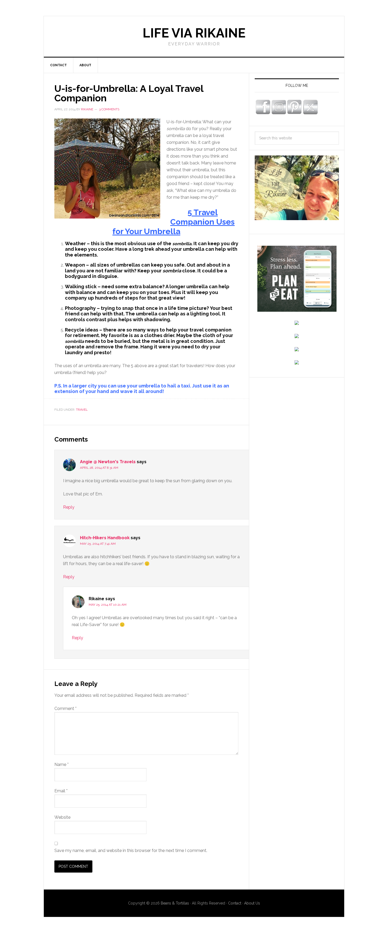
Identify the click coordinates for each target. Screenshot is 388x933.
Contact (234, 903)
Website (62, 817)
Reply (68, 507)
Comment (65, 708)
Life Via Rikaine (194, 33)
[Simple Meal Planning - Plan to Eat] (297, 309)
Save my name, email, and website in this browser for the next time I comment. (130, 850)
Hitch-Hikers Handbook (105, 537)
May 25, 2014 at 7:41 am (98, 544)
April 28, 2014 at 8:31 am (99, 468)
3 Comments (109, 109)
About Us (252, 903)
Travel (82, 409)
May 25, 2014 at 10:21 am (107, 605)
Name (61, 764)
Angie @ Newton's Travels (108, 461)
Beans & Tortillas (175, 903)
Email (61, 790)
